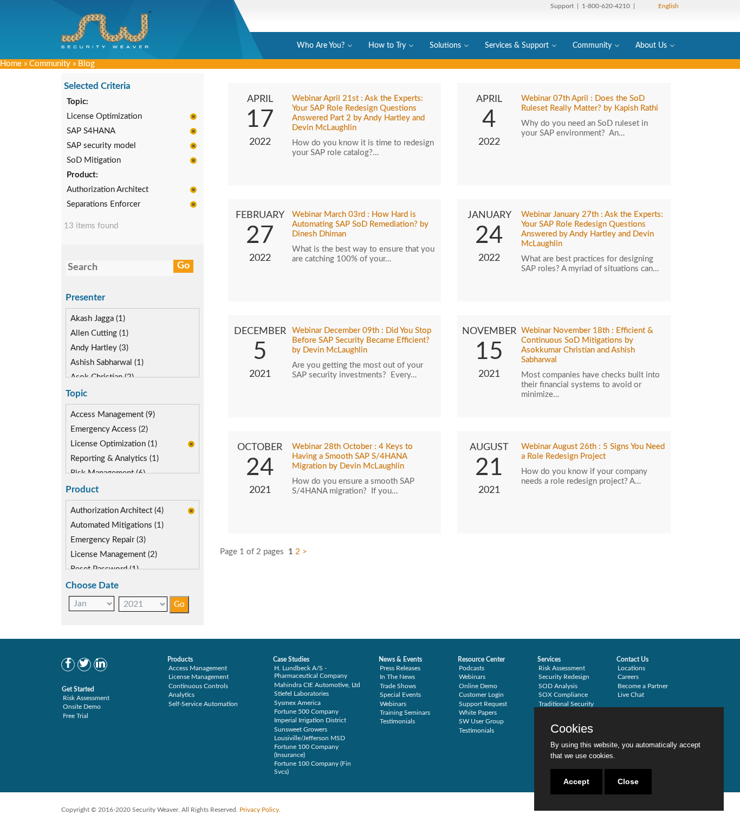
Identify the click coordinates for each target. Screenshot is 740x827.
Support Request (483, 704)
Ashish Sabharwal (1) (107, 362)
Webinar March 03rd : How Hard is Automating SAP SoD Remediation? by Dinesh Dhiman (360, 224)
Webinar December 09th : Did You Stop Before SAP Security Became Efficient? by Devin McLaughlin (361, 340)
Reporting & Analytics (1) (114, 458)
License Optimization (104, 116)
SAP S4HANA (91, 131)
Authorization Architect (107, 189)
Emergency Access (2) (109, 429)
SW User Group (481, 721)
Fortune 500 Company (306, 711)
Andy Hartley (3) (99, 348)
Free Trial (75, 716)
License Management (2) (113, 554)
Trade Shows (398, 686)
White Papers (478, 712)
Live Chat (631, 694)
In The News (397, 677)
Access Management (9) (112, 415)
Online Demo (478, 686)
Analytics (181, 694)
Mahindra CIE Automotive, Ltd (317, 685)
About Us (651, 45)
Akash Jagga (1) (97, 319)
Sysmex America (297, 703)
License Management (198, 677)
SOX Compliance (563, 694)
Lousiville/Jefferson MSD (309, 738)
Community (592, 45)
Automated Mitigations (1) (117, 525)
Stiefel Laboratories (301, 693)
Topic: (77, 102)
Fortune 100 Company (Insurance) (306, 750)
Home (11, 64)
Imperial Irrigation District (310, 720)
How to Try (387, 45)
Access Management (197, 668)
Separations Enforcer (103, 204)
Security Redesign (563, 677)
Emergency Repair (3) (108, 540)
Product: (82, 175)
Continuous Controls (198, 686)
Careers (628, 677)
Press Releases (400, 668)
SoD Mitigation (94, 160)
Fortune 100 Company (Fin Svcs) (312, 767)
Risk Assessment (86, 698)
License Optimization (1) (113, 444)
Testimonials (397, 721)
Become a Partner (643, 686)
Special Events (400, 694)
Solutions (445, 45)
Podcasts (471, 668)
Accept (576, 781)
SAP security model (101, 146)
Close (628, 781)
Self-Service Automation (203, 704)
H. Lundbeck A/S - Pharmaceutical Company (310, 672)
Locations (631, 668)
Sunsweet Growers (300, 729)
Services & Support (517, 45)
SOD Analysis (557, 686)
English (668, 6)
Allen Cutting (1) (99, 333)
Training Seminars (405, 712)
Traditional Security (566, 704)
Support (562, 6)
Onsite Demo (82, 706)
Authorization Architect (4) (117, 511)
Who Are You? (321, 45)
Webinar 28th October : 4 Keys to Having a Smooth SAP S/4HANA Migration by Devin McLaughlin (352, 456)
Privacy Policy (259, 809)
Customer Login (481, 694)
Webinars (393, 704)
